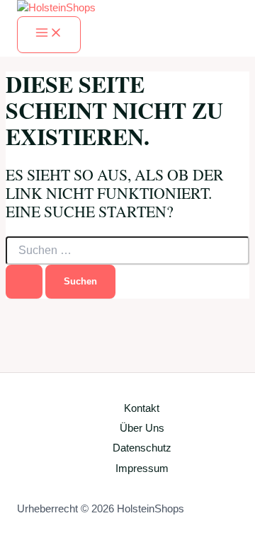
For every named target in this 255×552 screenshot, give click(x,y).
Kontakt (141, 408)
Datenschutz (142, 448)
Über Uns (142, 428)
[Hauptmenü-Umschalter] (49, 34)
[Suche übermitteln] (24, 281)
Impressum (142, 468)
